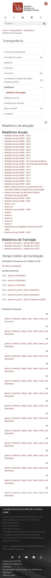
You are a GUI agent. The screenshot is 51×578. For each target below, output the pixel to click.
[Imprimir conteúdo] (46, 123)
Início (5, 30)
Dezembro (9, 334)
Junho (42, 318)
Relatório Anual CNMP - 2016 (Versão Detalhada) (26, 164)
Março (24, 318)
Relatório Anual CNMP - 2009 (17, 184)
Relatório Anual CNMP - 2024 (17, 138)
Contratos (8, 68)
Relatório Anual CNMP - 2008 (17, 198)
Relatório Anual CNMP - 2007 (17, 201)
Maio (35, 318)
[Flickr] (32, 17)
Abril (30, 318)
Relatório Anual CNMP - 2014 (17, 169)
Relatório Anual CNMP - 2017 (17, 158)
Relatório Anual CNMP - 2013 (17, 172)
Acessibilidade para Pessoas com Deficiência (22, 569)
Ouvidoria (7, 566)
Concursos (8, 73)
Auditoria (8, 62)
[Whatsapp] (41, 557)
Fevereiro (16, 318)
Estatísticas (29, 30)
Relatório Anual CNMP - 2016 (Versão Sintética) (25, 161)
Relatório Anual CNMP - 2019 (17, 152)
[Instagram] (5, 17)
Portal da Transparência (14, 52)
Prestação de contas (13, 57)
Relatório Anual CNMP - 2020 (17, 149)
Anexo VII (9, 206)
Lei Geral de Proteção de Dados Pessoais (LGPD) (18, 80)
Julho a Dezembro (31, 290)
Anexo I (8, 212)
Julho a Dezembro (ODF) (35, 299)
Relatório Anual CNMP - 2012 (17, 175)
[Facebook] (14, 17)
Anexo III (8, 218)
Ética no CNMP (10, 108)
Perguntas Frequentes (12, 564)
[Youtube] (23, 17)
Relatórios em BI (11, 97)
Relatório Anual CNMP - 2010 (17, 181)
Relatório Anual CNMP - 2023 (17, 141)
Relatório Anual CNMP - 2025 (17, 135)
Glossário (7, 572)
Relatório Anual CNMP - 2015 (17, 167)
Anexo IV (8, 221)
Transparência (15, 30)
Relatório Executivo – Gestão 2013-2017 (22, 248)
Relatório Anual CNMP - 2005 (17, 232)
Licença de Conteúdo (12, 561)
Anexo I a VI (10, 204)
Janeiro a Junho (15, 290)
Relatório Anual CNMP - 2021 (17, 147)
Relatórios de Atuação (16, 92)
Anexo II (8, 215)
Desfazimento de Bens (14, 103)
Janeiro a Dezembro (17, 275)
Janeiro (8, 318)
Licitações (8, 113)
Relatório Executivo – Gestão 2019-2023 (22, 243)
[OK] (43, 23)
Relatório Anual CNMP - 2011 (17, 178)
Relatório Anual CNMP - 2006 (17, 209)
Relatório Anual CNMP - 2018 (17, 155)
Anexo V (8, 224)
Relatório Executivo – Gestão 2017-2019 (22, 246)
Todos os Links (9, 575)
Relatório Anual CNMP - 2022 (17, 144)
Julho (47, 318)
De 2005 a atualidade (11, 266)
